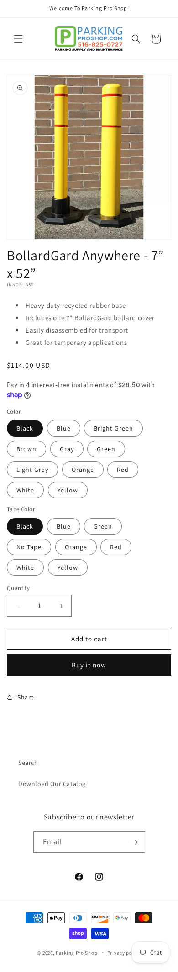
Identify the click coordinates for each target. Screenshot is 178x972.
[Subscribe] (135, 842)
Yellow (68, 490)
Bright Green (113, 428)
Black (24, 428)
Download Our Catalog (52, 784)
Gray (67, 449)
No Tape (29, 547)
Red (123, 469)
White (25, 490)
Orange (83, 469)
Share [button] (25, 697)
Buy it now (89, 665)
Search (28, 763)
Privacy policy (124, 953)
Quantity (18, 588)
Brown (26, 449)
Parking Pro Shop (76, 952)
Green (106, 449)
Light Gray (32, 469)
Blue (64, 428)
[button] (18, 39)
